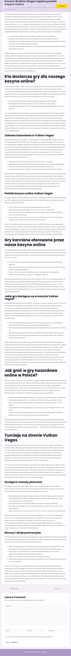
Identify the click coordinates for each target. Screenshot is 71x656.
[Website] (57, 631)
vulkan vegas (19, 24)
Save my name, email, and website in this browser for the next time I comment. (30, 637)
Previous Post (13, 589)
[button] (47, 6)
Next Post (59, 589)
